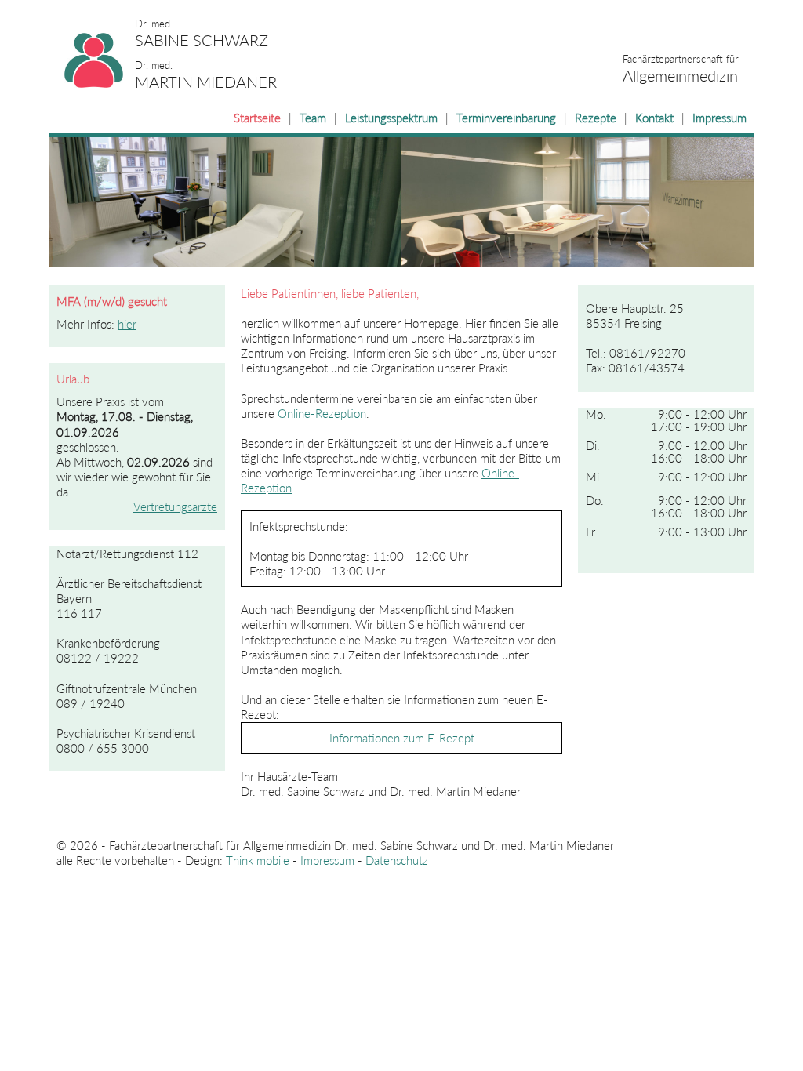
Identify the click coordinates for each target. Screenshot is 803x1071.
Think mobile (257, 860)
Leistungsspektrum (391, 118)
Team (313, 118)
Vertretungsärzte (175, 507)
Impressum (719, 118)
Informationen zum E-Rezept (401, 738)
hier (127, 324)
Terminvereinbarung (506, 118)
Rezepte (595, 118)
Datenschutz (396, 860)
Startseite (257, 118)
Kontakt (654, 118)
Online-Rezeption (322, 413)
